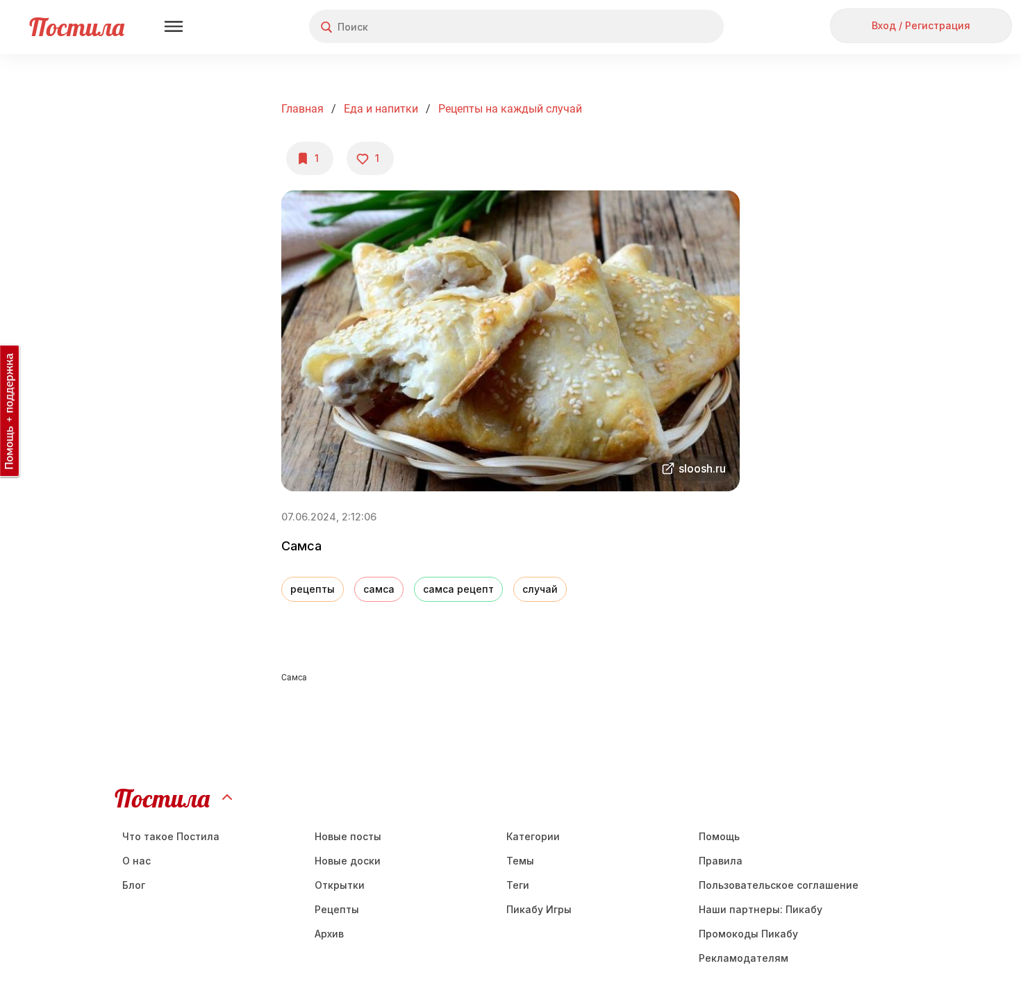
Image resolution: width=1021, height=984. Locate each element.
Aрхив (329, 934)
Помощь (719, 836)
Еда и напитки (381, 108)
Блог (133, 885)
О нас (136, 861)
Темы (520, 861)
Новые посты (348, 836)
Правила (720, 861)
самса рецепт (458, 589)
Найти (660, 27)
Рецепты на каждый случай (510, 108)
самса (379, 589)
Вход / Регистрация (921, 25)
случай (540, 589)
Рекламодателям (743, 958)
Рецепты (337, 909)
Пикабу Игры (539, 909)
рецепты (312, 589)
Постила (76, 26)
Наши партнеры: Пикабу (760, 909)
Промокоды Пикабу (748, 934)
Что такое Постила (170, 836)
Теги (517, 885)
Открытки (340, 885)
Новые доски (348, 861)
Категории (533, 836)
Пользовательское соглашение (778, 885)
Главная (302, 108)
